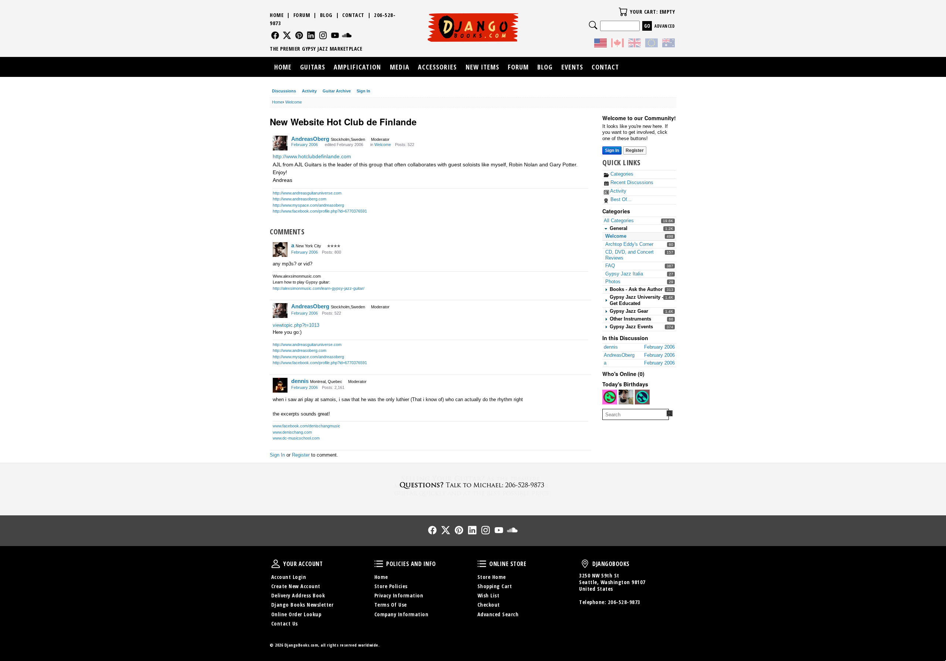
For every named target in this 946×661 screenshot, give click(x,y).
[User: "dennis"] (280, 385)
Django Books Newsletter (302, 604)
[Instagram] (323, 35)
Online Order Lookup (296, 614)
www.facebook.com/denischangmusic (306, 426)
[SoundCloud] (346, 35)
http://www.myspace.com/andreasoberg (308, 205)
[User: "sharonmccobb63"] (609, 397)
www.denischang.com (292, 432)
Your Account (276, 564)
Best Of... (620, 199)
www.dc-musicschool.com (296, 438)
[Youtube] (335, 35)
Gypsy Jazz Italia (624, 274)
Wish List (488, 595)
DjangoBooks (585, 564)
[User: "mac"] (642, 397)
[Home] (473, 27)
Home (276, 14)
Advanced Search (498, 614)
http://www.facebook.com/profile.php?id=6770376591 (320, 211)
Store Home (491, 576)
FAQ (610, 265)
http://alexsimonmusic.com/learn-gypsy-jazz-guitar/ (318, 288)
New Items (482, 66)
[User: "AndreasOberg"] (280, 143)
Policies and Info (379, 564)
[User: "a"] (280, 249)
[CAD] (617, 44)
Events (572, 66)
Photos (612, 281)
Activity (309, 91)
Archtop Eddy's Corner (629, 244)
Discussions (284, 91)
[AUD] (668, 44)
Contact (353, 14)
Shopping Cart (494, 586)
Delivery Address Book (298, 595)
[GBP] (634, 44)
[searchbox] (635, 414)
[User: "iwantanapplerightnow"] (626, 397)
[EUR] (651, 44)
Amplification (357, 66)
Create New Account (295, 586)
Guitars (312, 66)
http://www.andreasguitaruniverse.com (307, 193)
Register (635, 150)
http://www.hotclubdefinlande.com (312, 156)
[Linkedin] (311, 35)
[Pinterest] (299, 35)
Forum (301, 14)
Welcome (615, 236)
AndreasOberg (310, 139)
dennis (300, 381)
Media (399, 66)
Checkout (488, 604)
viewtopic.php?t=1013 (296, 325)
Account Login (288, 576)
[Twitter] (287, 35)
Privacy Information (398, 595)
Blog (326, 14)
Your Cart (623, 12)
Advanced (664, 26)
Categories (621, 174)
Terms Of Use (390, 604)
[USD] (600, 44)
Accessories (437, 66)
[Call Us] (473, 485)
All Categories (619, 220)
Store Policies (391, 586)
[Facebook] (275, 35)
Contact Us (284, 623)
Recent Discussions (631, 182)
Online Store (482, 564)
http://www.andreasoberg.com (299, 199)
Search (593, 25)
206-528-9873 (624, 602)
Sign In (363, 91)
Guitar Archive (337, 91)
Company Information (401, 614)
